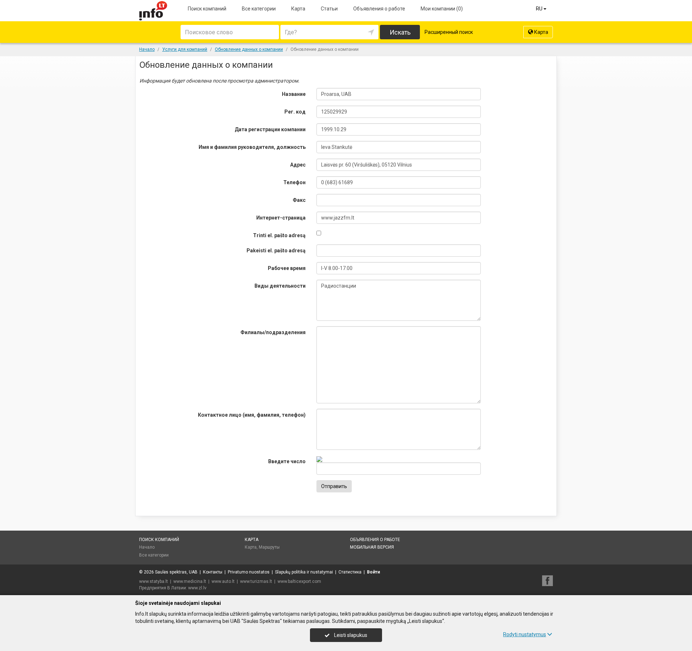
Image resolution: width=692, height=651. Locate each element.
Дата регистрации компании (270, 129)
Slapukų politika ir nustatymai (304, 572)
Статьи (329, 9)
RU (540, 9)
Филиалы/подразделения (273, 332)
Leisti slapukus (350, 635)
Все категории (259, 9)
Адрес (298, 165)
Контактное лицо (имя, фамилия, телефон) (252, 415)
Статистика (349, 572)
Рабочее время (287, 268)
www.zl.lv (197, 587)
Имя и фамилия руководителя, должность (252, 147)
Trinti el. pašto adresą (279, 235)
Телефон (294, 182)
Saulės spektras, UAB (176, 572)
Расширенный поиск (449, 32)
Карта (298, 9)
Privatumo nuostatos (249, 572)
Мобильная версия (372, 547)
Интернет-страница (281, 218)
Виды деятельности (280, 286)
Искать (400, 32)
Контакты (212, 572)
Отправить (334, 486)
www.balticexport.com (299, 581)
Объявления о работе (379, 9)
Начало (147, 547)
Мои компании (442, 9)
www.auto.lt (223, 581)
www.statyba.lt (153, 581)
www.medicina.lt (189, 581)
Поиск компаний (207, 9)
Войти (373, 572)
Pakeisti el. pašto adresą (276, 250)
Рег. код (295, 112)
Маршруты (269, 547)
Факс (299, 200)
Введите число (287, 461)
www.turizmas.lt (256, 581)
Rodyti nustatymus (524, 634)
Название (294, 94)
